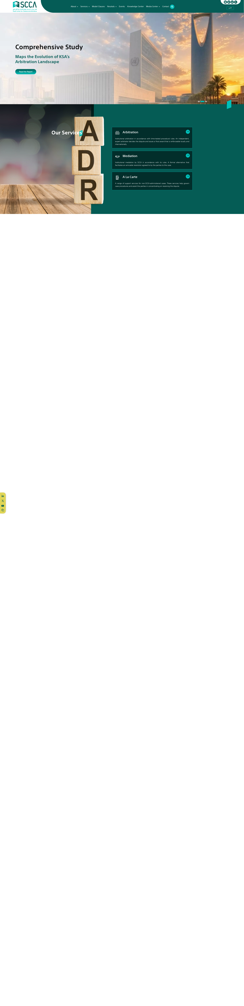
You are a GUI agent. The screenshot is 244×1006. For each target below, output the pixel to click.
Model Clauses (98, 6)
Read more (23, 73)
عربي (230, 7)
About (73, 6)
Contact (165, 6)
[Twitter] (2, 500)
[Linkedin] (2, 496)
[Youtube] (2, 506)
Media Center (152, 6)
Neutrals (111, 6)
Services (84, 6)
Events (122, 6)
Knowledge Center (135, 6)
